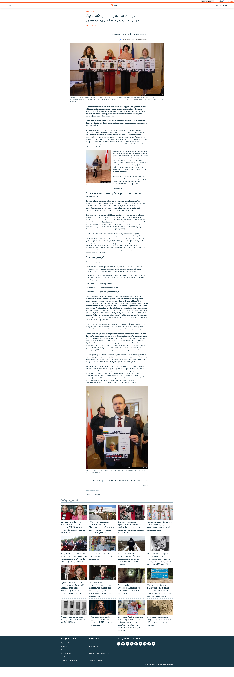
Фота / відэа (64, 657)
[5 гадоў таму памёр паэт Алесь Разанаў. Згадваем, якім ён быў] (102, 543)
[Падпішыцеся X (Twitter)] (127, 643)
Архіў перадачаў (66, 653)
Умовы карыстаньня (95, 660)
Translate (230, 1)
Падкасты (64, 646)
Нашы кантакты (94, 657)
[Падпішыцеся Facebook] (123, 643)
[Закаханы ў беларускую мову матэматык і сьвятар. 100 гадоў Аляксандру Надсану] (160, 607)
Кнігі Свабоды (65, 650)
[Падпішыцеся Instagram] (144, 643)
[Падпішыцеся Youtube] (131, 643)
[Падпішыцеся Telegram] (149, 643)
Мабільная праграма (95, 650)
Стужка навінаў (66, 643)
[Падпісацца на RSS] (153, 643)
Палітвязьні (91, 11)
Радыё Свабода (91, 25)
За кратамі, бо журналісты (69, 660)
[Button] (116, 34)
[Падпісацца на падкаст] (136, 643)
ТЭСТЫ (218, 5)
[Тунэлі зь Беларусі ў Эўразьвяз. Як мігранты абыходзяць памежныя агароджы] (131, 575)
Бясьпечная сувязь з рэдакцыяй (99, 653)
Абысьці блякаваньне (96, 646)
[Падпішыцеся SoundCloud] (140, 643)
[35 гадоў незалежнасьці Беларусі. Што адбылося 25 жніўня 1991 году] (74, 607)
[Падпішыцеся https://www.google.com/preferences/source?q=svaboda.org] (118, 643)
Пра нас (91, 643)
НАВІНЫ (225, 5)
